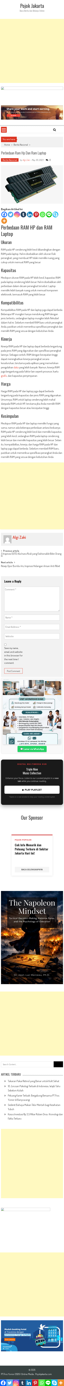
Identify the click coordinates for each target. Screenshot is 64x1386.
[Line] (49, 214)
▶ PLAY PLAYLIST (32, 789)
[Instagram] (17, 214)
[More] (4, 221)
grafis (4, 375)
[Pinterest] (36, 214)
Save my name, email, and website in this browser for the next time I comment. (13, 655)
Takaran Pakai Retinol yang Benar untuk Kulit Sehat (33, 1081)
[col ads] (32, 937)
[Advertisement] (32, 51)
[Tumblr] (23, 214)
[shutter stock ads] (32, 112)
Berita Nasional (21, 144)
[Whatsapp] (42, 214)
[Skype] (55, 214)
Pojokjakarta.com (43, 1374)
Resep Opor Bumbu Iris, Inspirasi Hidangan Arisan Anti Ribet (30, 566)
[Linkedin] (30, 214)
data (16, 367)
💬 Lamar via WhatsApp (32, 749)
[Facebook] (4, 214)
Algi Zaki (26, 160)
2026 (17, 1374)
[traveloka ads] (32, 1335)
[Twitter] (10, 214)
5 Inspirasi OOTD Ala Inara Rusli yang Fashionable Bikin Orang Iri (31, 555)
